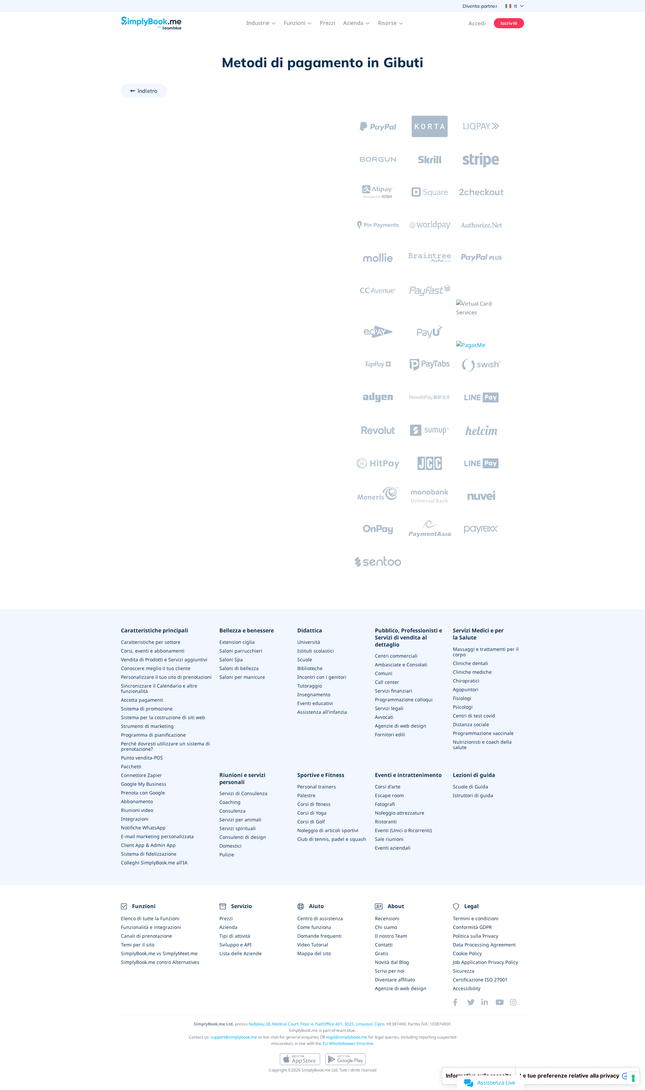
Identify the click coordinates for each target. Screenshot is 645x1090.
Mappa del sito (314, 953)
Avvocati (384, 717)
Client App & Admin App (148, 845)
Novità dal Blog (392, 962)
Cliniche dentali (470, 663)
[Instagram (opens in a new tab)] (517, 1002)
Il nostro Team (391, 936)
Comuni (383, 673)
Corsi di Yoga (312, 813)
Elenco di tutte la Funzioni (150, 918)
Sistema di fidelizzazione (148, 854)
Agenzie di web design (400, 726)
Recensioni (387, 918)
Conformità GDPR (472, 927)
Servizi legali (389, 708)
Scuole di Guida (470, 786)
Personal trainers (316, 786)
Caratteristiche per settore (150, 642)
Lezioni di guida (474, 775)
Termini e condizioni (476, 918)
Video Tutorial (312, 944)
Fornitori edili (390, 734)
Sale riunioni (389, 839)
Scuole (304, 659)
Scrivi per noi (389, 971)
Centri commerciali (396, 656)
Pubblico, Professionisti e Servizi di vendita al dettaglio (408, 637)
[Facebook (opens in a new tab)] (460, 1002)
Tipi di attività (234, 936)
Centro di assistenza (320, 918)
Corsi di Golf (311, 821)
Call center (387, 682)
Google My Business (143, 784)
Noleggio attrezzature (399, 813)
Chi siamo (386, 927)
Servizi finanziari (393, 691)
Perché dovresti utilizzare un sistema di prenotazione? (165, 746)
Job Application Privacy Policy (485, 962)
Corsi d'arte (387, 786)
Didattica (309, 630)
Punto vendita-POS (142, 757)
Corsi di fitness (314, 804)
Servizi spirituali (237, 828)
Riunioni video (137, 810)
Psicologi (463, 707)
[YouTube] (503, 1002)
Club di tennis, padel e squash (331, 839)
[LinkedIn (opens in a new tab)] (488, 1002)
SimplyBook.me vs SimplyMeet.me (159, 953)
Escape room (389, 795)
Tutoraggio (309, 686)
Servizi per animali (240, 819)
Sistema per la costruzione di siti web (163, 717)
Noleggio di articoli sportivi (327, 830)
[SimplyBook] (151, 23)
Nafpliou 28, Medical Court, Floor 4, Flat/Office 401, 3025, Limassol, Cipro (316, 1024)
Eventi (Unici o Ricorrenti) (403, 830)
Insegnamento (313, 694)
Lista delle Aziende (240, 953)
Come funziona (314, 927)
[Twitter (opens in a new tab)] (474, 1002)
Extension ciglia (237, 642)
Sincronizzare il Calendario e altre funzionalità (159, 688)
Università (308, 642)
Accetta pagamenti (142, 700)
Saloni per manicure (242, 677)
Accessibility (466, 988)
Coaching (230, 802)
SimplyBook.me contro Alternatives (160, 962)
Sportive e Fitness (320, 775)
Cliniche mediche (472, 672)
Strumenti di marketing (147, 726)
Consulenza (232, 811)
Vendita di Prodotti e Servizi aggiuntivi (164, 659)
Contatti (384, 944)
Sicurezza (463, 971)
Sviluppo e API (235, 944)
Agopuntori (465, 689)
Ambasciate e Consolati (401, 664)
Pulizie (226, 854)
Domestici (230, 846)
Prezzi (327, 23)
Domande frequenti (319, 936)
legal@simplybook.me (346, 1037)
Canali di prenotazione (146, 936)
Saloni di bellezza (239, 668)
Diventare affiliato (395, 979)
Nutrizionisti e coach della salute (482, 744)
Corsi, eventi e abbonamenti (152, 651)
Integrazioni (134, 819)
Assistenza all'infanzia (322, 712)
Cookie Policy (467, 953)
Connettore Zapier (141, 775)
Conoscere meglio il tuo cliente (155, 668)
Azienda (228, 927)
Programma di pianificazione (153, 735)
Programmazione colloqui (404, 699)
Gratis (381, 953)
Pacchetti (131, 766)
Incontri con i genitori (321, 677)
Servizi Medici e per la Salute (478, 634)
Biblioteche (309, 668)
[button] (261, 23)
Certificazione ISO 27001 (480, 979)
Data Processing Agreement (484, 944)
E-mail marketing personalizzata (157, 836)
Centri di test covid (474, 715)
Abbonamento (137, 801)
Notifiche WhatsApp (143, 827)
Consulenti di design (242, 837)
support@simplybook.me (234, 1037)
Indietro (147, 90)
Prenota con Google (143, 792)
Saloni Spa (231, 659)
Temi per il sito (137, 944)
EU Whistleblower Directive (347, 1043)
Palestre (306, 795)
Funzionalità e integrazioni (151, 927)
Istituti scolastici (315, 651)
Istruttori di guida (473, 795)
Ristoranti (386, 821)
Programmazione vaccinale (483, 733)
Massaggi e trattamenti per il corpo (486, 652)
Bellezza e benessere (246, 630)
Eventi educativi (315, 703)
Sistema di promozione (147, 708)
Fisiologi (462, 698)
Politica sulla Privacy (475, 936)
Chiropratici (466, 680)
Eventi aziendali (393, 848)
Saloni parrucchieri (240, 651)
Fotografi (385, 804)
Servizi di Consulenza (243, 793)
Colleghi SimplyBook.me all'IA (154, 862)
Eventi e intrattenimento (408, 775)
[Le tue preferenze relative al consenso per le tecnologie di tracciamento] (633, 1078)
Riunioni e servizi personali (242, 779)
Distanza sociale (471, 724)
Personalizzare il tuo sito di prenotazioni (166, 677)
